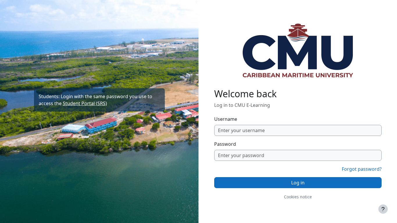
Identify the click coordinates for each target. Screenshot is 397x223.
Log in (298, 182)
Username (225, 119)
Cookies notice (298, 196)
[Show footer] (383, 209)
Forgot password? (362, 169)
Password (225, 144)
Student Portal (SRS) (85, 103)
